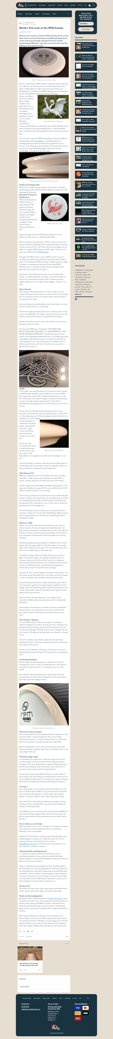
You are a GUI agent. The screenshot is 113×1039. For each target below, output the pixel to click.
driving (82, 287)
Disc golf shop (78, 272)
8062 (58, 1009)
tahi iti (88, 289)
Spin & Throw (87, 277)
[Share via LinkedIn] (28, 931)
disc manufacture (86, 284)
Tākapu (76, 279)
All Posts (20, 14)
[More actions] (68, 23)
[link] (89, 5)
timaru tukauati (88, 291)
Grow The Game (78, 275)
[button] (42, 5)
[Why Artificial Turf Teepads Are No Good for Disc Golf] (30, 953)
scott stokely (83, 289)
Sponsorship (28, 14)
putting (87, 287)
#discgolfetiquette (79, 270)
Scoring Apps (46, 14)
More (54, 14)
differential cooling (79, 282)
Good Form (84, 272)
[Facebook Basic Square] (76, 299)
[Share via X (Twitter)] (24, 931)
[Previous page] (81, 262)
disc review (77, 287)
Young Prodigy (82, 279)
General (37, 14)
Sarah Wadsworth (79, 277)
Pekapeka (85, 275)
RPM (89, 275)
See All (67, 943)
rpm (91, 287)
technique (81, 291)
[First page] (77, 262)
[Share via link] (32, 931)
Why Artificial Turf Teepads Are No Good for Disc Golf (29, 964)
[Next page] (90, 262)
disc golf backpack (88, 282)
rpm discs (77, 289)
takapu (76, 291)
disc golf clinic (78, 284)
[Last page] (94, 262)
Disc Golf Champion (88, 270)
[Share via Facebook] (20, 931)
